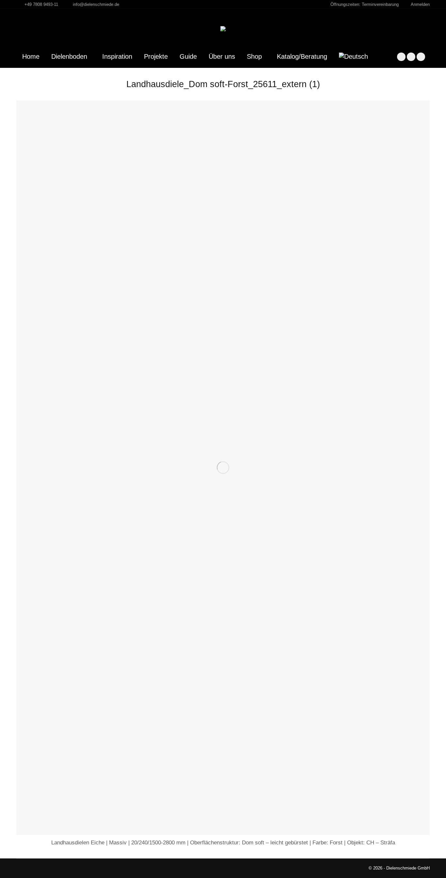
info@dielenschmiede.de (96, 4)
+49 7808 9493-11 (41, 4)
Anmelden (420, 4)
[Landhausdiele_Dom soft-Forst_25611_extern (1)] (223, 467)
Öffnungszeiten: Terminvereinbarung (364, 4)
